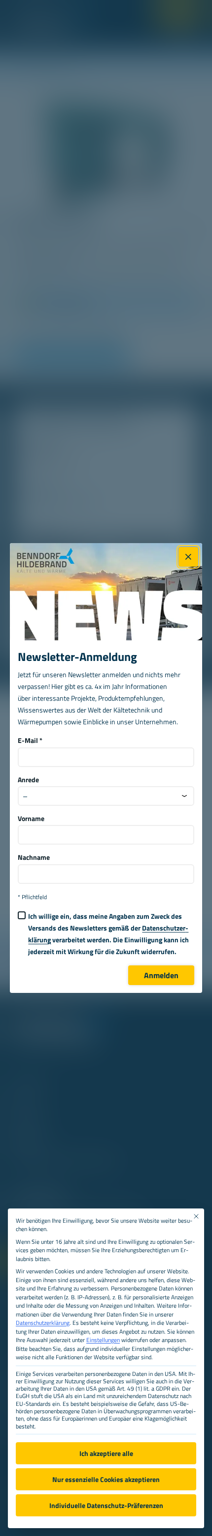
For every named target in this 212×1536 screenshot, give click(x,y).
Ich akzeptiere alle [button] (106, 1453)
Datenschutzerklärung (43, 1322)
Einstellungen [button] (103, 1339)
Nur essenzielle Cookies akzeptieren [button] (106, 1479)
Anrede (28, 780)
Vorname (31, 818)
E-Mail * (30, 740)
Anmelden (161, 975)
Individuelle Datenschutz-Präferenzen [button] (106, 1505)
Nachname (34, 857)
